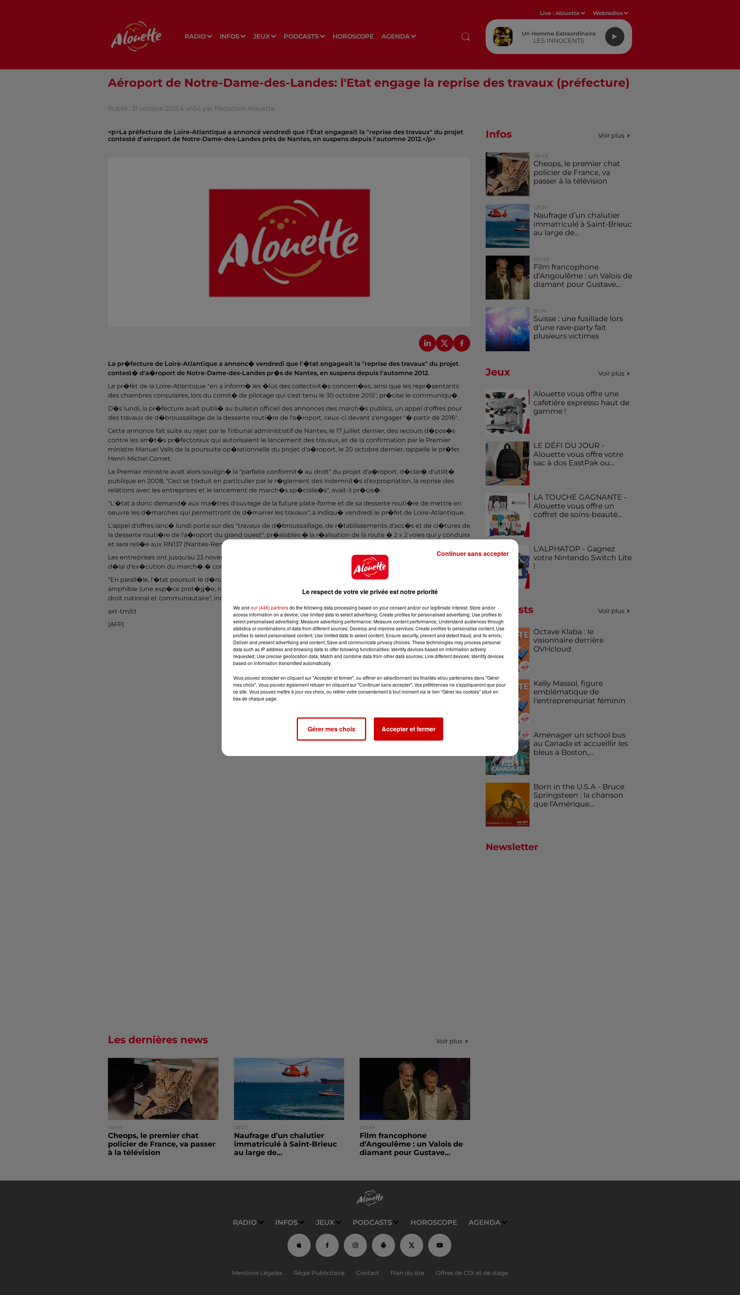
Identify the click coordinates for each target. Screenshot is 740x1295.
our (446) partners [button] (269, 607)
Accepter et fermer (409, 728)
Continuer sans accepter (473, 553)
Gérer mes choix (331, 728)
